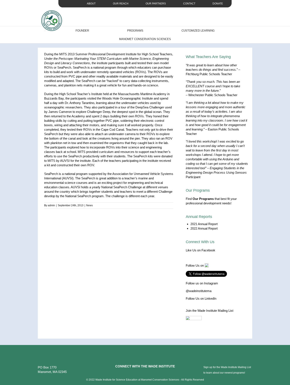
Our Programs (203, 199)
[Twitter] (142, 373)
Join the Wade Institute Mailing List (209, 310)
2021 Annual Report (204, 224)
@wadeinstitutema (198, 291)
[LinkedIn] (153, 373)
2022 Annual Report (204, 228)
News (89, 205)
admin (51, 205)
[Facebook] (136, 373)
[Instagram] (148, 373)
